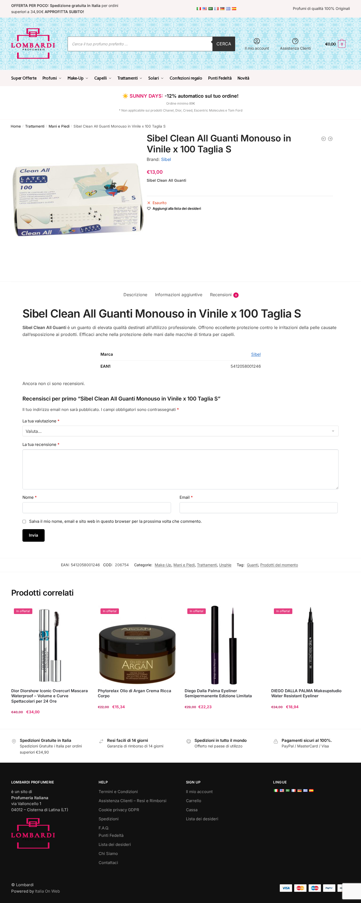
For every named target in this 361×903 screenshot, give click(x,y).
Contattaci (108, 862)
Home (16, 126)
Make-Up (163, 565)
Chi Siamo (108, 853)
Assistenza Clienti (295, 48)
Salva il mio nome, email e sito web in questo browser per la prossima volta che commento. (115, 521)
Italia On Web (47, 891)
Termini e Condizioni (118, 791)
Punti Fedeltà (111, 835)
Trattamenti (34, 126)
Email (186, 497)
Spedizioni (109, 818)
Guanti (252, 565)
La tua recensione (41, 444)
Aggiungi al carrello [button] (50, 722)
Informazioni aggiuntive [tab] (178, 294)
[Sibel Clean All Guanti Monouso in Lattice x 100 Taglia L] (323, 138)
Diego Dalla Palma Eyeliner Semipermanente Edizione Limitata (218, 693)
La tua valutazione (41, 420)
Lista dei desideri (115, 844)
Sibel (166, 159)
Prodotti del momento (279, 565)
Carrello (193, 800)
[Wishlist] (82, 614)
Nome (29, 497)
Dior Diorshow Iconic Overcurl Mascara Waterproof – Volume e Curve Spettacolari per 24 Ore (49, 696)
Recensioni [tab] (221, 294)
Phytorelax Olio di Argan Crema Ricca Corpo (134, 693)
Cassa (191, 809)
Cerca (223, 43)
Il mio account (257, 48)
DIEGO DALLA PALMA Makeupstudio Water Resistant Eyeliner (306, 693)
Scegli (224, 722)
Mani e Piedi (59, 126)
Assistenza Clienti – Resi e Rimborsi (132, 800)
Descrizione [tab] (135, 294)
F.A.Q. (104, 827)
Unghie (225, 565)
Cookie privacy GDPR (119, 809)
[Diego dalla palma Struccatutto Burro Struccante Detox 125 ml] (330, 138)
